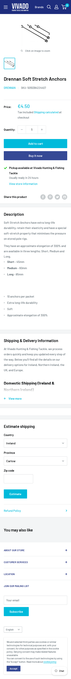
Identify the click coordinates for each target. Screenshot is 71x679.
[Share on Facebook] (43, 197)
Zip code (9, 470)
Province (9, 452)
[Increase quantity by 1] (42, 130)
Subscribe (16, 611)
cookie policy (49, 661)
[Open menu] (6, 7)
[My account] (56, 7)
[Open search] (49, 7)
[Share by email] (64, 197)
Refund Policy (12, 510)
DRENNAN (10, 87)
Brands (39, 7)
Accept (13, 668)
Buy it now (35, 155)
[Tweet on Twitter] (57, 197)
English (10, 629)
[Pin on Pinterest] (50, 197)
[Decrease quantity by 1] (22, 130)
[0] (64, 7)
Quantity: (9, 129)
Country (9, 435)
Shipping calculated (46, 112)
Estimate (15, 494)
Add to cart (35, 143)
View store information (23, 183)
